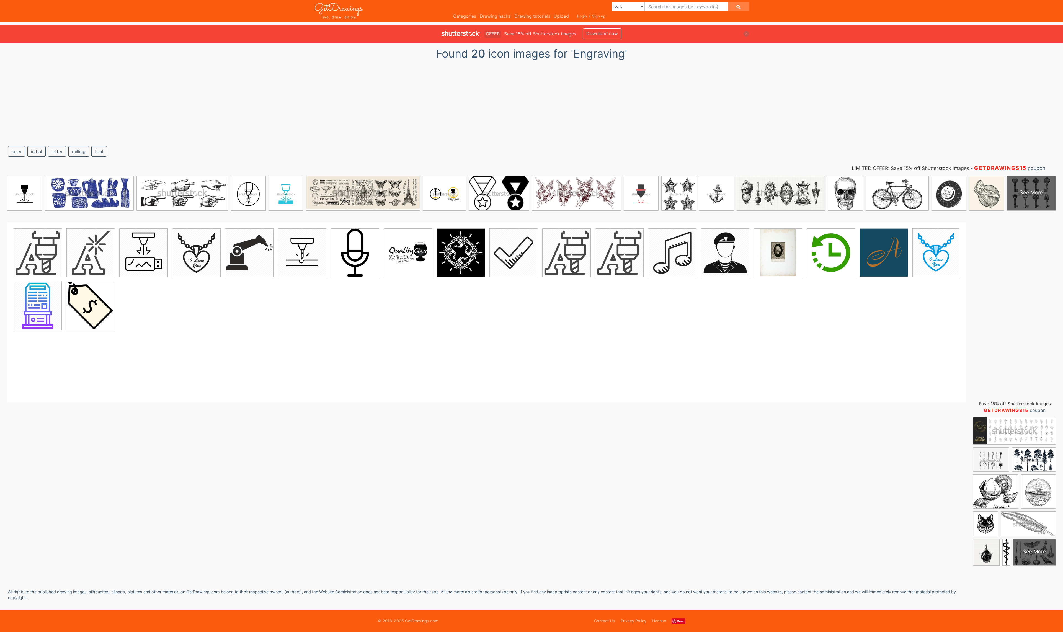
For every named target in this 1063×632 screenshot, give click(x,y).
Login (582, 16)
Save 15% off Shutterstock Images (1015, 403)
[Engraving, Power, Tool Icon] (302, 253)
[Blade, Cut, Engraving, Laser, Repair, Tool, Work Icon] (91, 253)
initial (36, 151)
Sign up (598, 16)
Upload (561, 16)
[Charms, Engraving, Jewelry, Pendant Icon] (196, 253)
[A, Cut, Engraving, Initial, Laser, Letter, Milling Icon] (38, 253)
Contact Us (604, 620)
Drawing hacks (495, 16)
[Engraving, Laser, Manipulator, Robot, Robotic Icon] (249, 253)
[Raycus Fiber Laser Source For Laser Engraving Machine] (831, 253)
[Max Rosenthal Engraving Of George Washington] (778, 253)
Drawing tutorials (532, 16)
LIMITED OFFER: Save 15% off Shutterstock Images (910, 168)
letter (57, 151)
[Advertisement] (531, 100)
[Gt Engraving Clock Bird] (461, 253)
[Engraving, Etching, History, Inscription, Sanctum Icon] (37, 305)
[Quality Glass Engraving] (408, 253)
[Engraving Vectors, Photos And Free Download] (355, 253)
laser (17, 151)
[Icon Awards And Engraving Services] (90, 305)
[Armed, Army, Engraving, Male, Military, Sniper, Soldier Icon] (725, 253)
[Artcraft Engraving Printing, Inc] (884, 253)
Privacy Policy (633, 620)
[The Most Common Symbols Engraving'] (514, 253)
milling (79, 151)
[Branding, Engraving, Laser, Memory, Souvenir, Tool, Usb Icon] (143, 253)
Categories (464, 16)
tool (99, 151)
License (659, 620)
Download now (602, 33)
